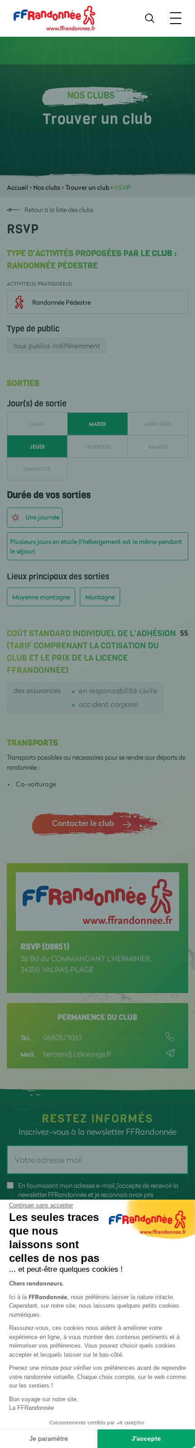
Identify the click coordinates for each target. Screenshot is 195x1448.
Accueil (17, 187)
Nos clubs (46, 187)
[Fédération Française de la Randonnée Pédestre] (54, 17)
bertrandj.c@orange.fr (77, 1053)
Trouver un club (87, 187)
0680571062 (62, 1037)
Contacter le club (83, 822)
